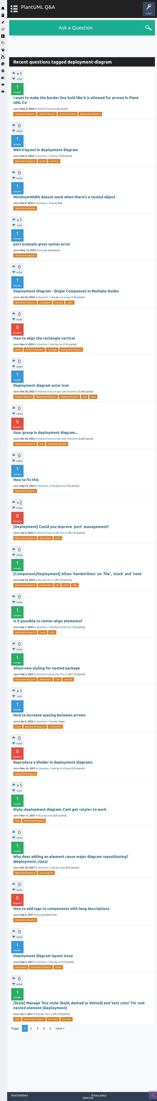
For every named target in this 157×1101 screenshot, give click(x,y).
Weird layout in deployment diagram (45, 150)
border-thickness (67, 114)
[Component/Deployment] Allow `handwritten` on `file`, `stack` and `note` (77, 574)
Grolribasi (65, 768)
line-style (66, 1019)
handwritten (45, 585)
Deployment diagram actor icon (41, 385)
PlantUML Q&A (38, 7)
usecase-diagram (23, 396)
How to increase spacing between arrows (49, 715)
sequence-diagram (69, 396)
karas (62, 485)
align (52, 632)
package (68, 679)
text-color (53, 1019)
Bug (41, 250)
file (57, 585)
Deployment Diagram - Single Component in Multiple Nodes (66, 291)
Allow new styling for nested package (46, 668)
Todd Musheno (69, 391)
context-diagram (47, 114)
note (75, 585)
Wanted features (47, 108)
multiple (59, 302)
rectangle (52, 349)
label (93, 396)
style (57, 679)
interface (54, 161)
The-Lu (63, 532)
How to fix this (26, 480)
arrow (18, 726)
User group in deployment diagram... (45, 432)
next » (60, 1028)
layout (42, 161)
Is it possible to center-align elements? (47, 621)
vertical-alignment (34, 349)
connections (55, 726)
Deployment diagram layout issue (43, 956)
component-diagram (25, 114)
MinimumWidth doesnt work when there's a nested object (64, 197)
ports (57, 538)
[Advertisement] (82, 45)
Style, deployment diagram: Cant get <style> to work (59, 809)
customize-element (57, 444)
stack (65, 585)
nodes (70, 302)
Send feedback (19, 1095)
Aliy (60, 344)
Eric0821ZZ (64, 627)
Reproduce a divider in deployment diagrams (53, 762)
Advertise (88, 1097)
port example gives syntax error (41, 244)
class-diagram (46, 873)
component (44, 302)
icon (85, 396)
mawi (50, 815)
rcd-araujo (65, 297)
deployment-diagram (90, 114)
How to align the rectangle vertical (44, 338)
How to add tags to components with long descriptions (61, 908)
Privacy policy (98, 1095)
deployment (45, 538)
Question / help (46, 156)
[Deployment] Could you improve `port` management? (61, 526)
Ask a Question (76, 27)
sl (59, 962)
